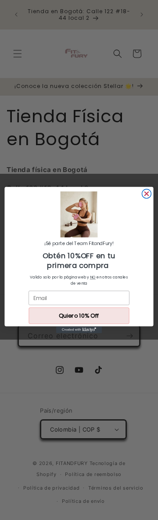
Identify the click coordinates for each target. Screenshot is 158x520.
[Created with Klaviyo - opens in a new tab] (79, 329)
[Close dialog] (146, 193)
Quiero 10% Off (79, 316)
